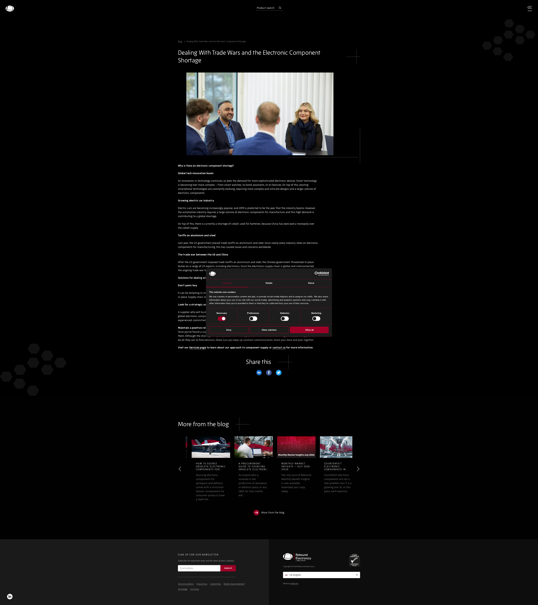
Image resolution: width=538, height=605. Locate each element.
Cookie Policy (215, 584)
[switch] (253, 318)
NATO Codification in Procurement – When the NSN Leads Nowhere (290, 468)
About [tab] (311, 283)
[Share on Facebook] (269, 372)
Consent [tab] (227, 283)
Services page (197, 347)
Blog (180, 41)
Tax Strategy (182, 589)
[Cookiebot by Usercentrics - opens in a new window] (316, 274)
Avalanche (294, 583)
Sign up (228, 568)
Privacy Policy (201, 584)
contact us (279, 347)
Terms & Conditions (186, 584)
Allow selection (269, 330)
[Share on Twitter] (278, 372)
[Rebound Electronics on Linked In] (10, 596)
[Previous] (182, 469)
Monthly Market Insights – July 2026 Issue (204, 466)
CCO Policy (194, 589)
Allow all (309, 330)
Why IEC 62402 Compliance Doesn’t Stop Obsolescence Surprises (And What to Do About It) (333, 469)
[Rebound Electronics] (10, 8)
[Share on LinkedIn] (259, 372)
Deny (228, 330)
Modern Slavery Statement (234, 584)
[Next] (356, 469)
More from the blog (272, 512)
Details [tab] (269, 283)
